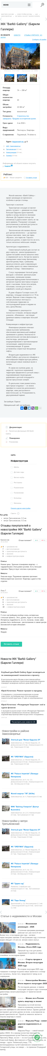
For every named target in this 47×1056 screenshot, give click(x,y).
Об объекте (5, 35)
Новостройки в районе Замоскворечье (15, 732)
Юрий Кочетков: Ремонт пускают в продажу (21, 691)
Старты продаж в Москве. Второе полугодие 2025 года (30, 962)
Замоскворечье (15, 146)
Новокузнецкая (11, 152)
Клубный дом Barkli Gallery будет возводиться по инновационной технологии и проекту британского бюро (23, 675)
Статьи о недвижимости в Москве (21, 916)
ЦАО (7, 146)
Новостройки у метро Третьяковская (15, 822)
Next (46, 19)
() (36, 540)
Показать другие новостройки (20, 508)
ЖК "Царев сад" (17, 884)
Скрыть (13, 513)
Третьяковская (11, 149)
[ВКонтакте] (22, 408)
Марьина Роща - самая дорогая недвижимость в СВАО (32, 1024)
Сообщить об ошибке (39, 39)
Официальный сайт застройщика (17, 405)
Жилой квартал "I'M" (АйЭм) (22, 794)
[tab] (13, 455)
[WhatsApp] (36, 408)
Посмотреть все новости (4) (23, 722)
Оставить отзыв (11, 644)
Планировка (13, 442)
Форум (3, 37)
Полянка (9, 155)
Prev (1, 19)
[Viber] (32, 408)
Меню (6, 5)
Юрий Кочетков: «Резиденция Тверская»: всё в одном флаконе (23, 706)
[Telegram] (29, 408)
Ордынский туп (18, 141)
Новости (17, 35)
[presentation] (13, 455)
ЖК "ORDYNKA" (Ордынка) (22, 757)
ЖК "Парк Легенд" (18, 900)
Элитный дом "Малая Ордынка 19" (25, 740)
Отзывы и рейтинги (33, 35)
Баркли (7, 166)
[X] (25, 408)
